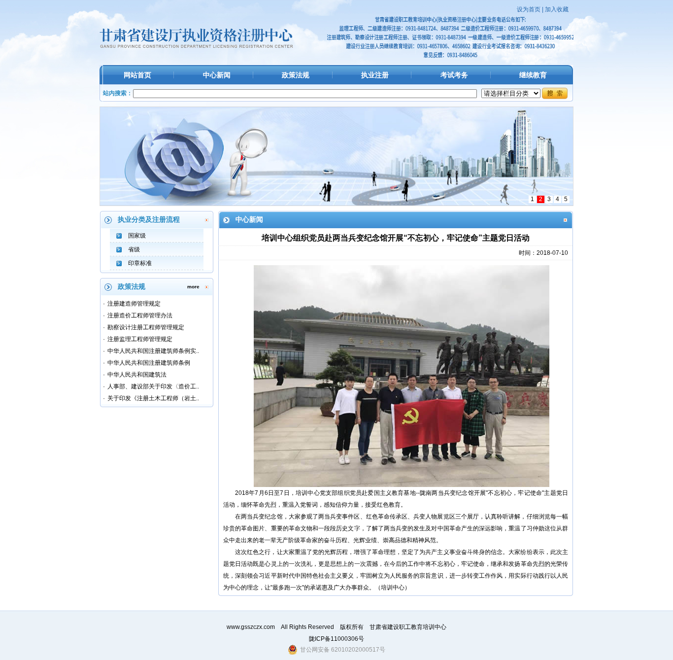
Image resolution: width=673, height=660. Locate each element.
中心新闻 (217, 75)
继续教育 (533, 75)
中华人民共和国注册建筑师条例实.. (153, 350)
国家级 (137, 235)
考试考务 (454, 75)
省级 (134, 249)
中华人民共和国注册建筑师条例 (148, 362)
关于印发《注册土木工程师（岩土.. (153, 398)
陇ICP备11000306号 (336, 638)
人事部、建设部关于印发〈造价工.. (153, 386)
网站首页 (137, 75)
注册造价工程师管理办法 (139, 315)
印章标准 (140, 263)
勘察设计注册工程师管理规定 (145, 327)
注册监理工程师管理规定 (139, 339)
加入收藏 (557, 9)
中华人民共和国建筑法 (137, 374)
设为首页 (528, 9)
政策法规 (295, 75)
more (193, 286)
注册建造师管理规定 (134, 303)
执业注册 (375, 75)
